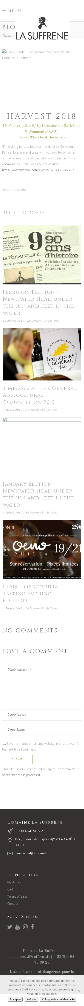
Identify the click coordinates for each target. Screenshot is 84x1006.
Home (7, 36)
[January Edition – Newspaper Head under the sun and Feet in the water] (42, 446)
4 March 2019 (12, 410)
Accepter (15, 999)
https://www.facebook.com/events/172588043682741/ (38, 170)
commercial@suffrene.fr (30, 957)
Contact (12, 904)
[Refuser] (78, 990)
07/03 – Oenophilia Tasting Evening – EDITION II (30, 594)
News (23, 137)
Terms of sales (17, 896)
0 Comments (35, 131)
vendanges (11, 189)
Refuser (31, 999)
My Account (15, 882)
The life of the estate (48, 137)
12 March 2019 (13, 320)
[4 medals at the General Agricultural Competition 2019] (42, 354)
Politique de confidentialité (58, 999)
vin (23, 189)
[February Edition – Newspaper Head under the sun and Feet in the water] (42, 254)
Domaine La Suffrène (60, 126)
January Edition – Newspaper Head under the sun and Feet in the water (38, 495)
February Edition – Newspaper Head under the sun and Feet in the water (38, 303)
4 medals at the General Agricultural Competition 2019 (40, 395)
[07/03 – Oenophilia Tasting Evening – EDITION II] (42, 549)
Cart (10, 889)
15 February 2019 (18, 126)
